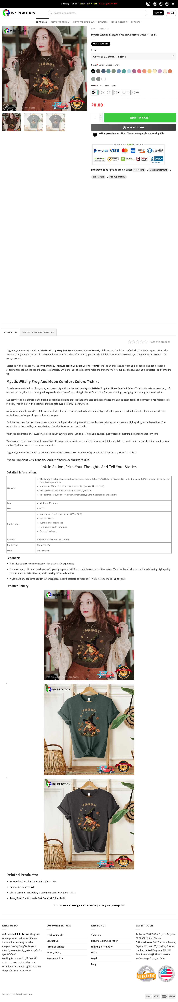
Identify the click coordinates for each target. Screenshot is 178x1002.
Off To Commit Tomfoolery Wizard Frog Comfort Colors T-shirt (109, 249)
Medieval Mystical (118, 177)
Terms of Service (55, 946)
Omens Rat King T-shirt (145, 248)
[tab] (10, 332)
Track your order (55, 935)
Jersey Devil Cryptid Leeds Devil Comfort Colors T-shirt (66, 249)
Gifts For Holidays (83, 22)
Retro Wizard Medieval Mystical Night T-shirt (21, 311)
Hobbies (102, 22)
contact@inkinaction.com (19, 445)
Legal (94, 958)
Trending (41, 22)
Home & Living (119, 22)
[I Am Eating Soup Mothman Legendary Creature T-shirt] (22, 221)
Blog (93, 964)
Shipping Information (102, 946)
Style (93, 50)
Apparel (135, 22)
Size (93, 85)
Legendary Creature (158, 170)
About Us (96, 935)
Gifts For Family (60, 22)
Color (94, 64)
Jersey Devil (139, 170)
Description (10, 332)
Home (94, 28)
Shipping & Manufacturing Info (38, 332)
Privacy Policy (54, 952)
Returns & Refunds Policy (104, 940)
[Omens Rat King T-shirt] (155, 221)
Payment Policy (55, 958)
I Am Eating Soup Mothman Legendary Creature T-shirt (20, 249)
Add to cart (140, 117)
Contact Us (52, 940)
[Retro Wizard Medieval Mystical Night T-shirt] (22, 283)
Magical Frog (98, 177)
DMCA (94, 952)
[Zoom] (6, 107)
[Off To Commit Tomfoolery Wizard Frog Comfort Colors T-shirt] (111, 221)
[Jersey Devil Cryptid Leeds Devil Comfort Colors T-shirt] (66, 221)
